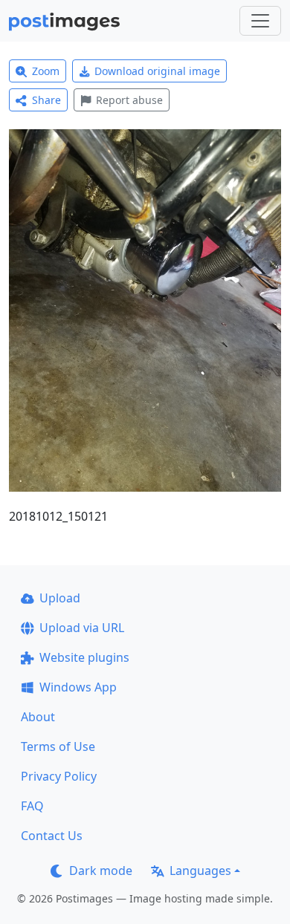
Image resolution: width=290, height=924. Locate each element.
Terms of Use (58, 746)
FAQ (32, 806)
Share (46, 100)
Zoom (45, 71)
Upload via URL (81, 627)
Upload (59, 598)
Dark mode (100, 870)
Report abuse (129, 100)
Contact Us (52, 835)
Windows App (78, 687)
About (38, 717)
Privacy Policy (59, 776)
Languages (200, 870)
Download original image (157, 71)
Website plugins (84, 657)
